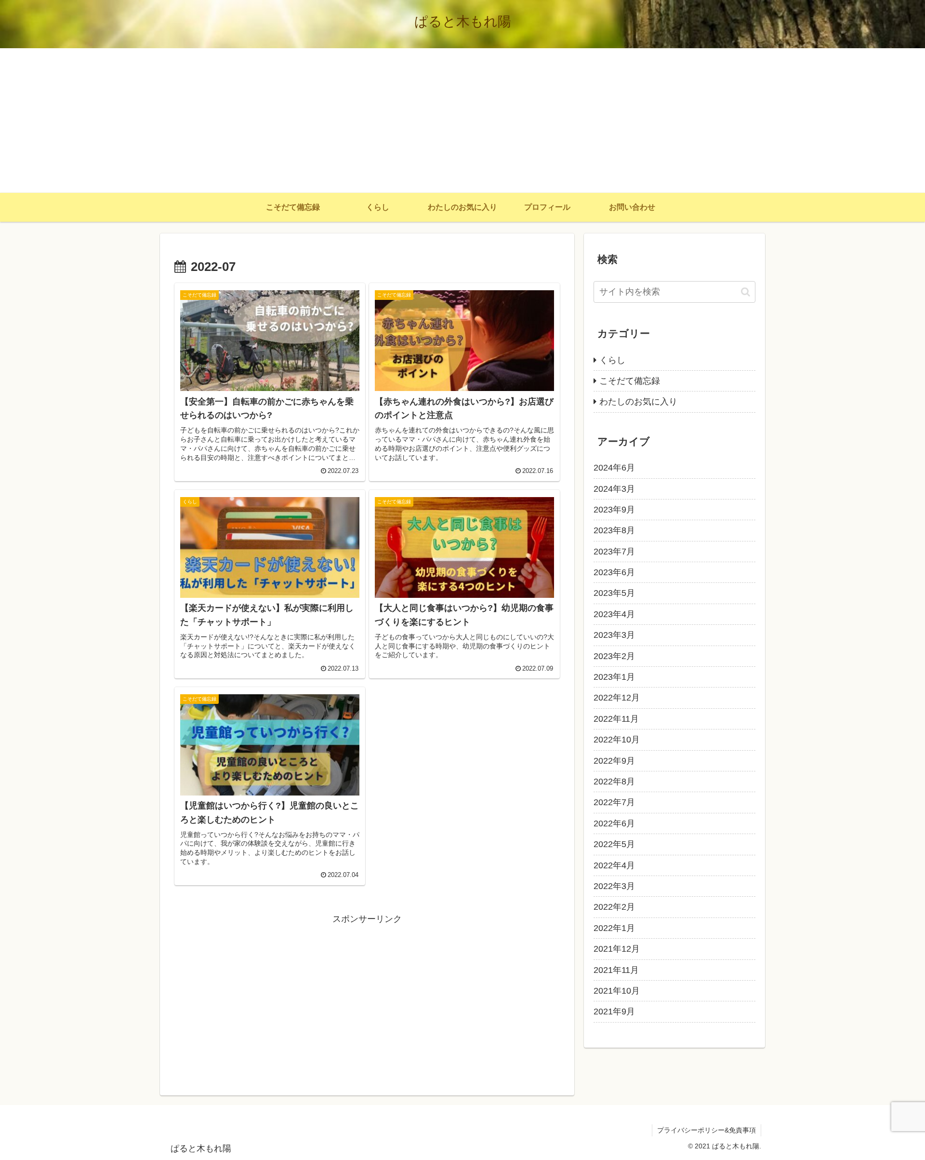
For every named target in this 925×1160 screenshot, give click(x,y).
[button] (745, 291)
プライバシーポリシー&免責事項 (706, 1130)
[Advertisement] (462, 120)
